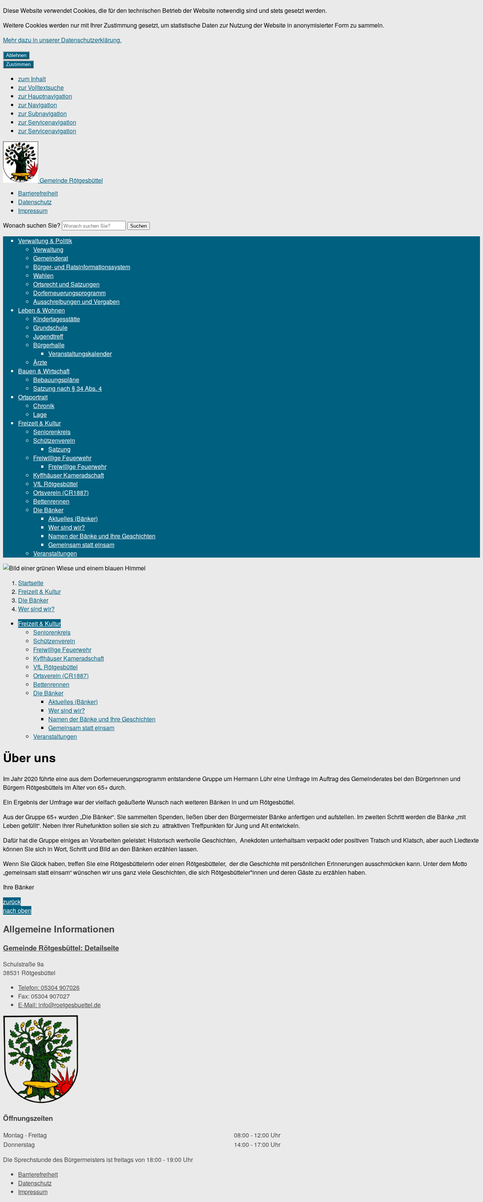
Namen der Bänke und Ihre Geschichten (101, 536)
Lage (40, 414)
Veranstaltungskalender (80, 353)
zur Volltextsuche (41, 87)
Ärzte (40, 362)
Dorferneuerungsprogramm (69, 292)
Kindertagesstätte (56, 318)
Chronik (43, 405)
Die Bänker (48, 509)
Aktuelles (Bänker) (73, 518)
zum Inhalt (32, 78)
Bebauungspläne (56, 379)
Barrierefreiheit (38, 193)
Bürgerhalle (49, 345)
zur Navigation (37, 104)
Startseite (30, 582)
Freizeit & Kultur (39, 423)
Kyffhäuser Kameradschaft (68, 475)
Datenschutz (35, 201)
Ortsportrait (33, 397)
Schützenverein (54, 440)
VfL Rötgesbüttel (55, 483)
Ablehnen (16, 55)
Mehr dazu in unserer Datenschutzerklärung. (62, 39)
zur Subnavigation (42, 113)
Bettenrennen (51, 501)
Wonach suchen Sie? (31, 225)
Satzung (59, 449)
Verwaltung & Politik (45, 240)
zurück (12, 901)
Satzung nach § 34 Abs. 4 (67, 388)
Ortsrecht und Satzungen (66, 284)
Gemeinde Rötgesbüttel (61, 948)
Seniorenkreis (52, 431)
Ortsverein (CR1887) (61, 492)
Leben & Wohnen (41, 310)
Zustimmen (18, 64)
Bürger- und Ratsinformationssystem (81, 266)
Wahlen (43, 275)
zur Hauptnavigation (45, 96)
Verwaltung (48, 249)
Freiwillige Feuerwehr (62, 457)
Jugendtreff (48, 336)
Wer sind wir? (66, 527)
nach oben (17, 910)
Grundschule (50, 327)
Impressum (33, 210)
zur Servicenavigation (47, 122)
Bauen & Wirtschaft (43, 371)
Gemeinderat (50, 258)
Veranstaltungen (55, 553)
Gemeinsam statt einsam (81, 544)
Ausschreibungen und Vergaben (76, 301)
